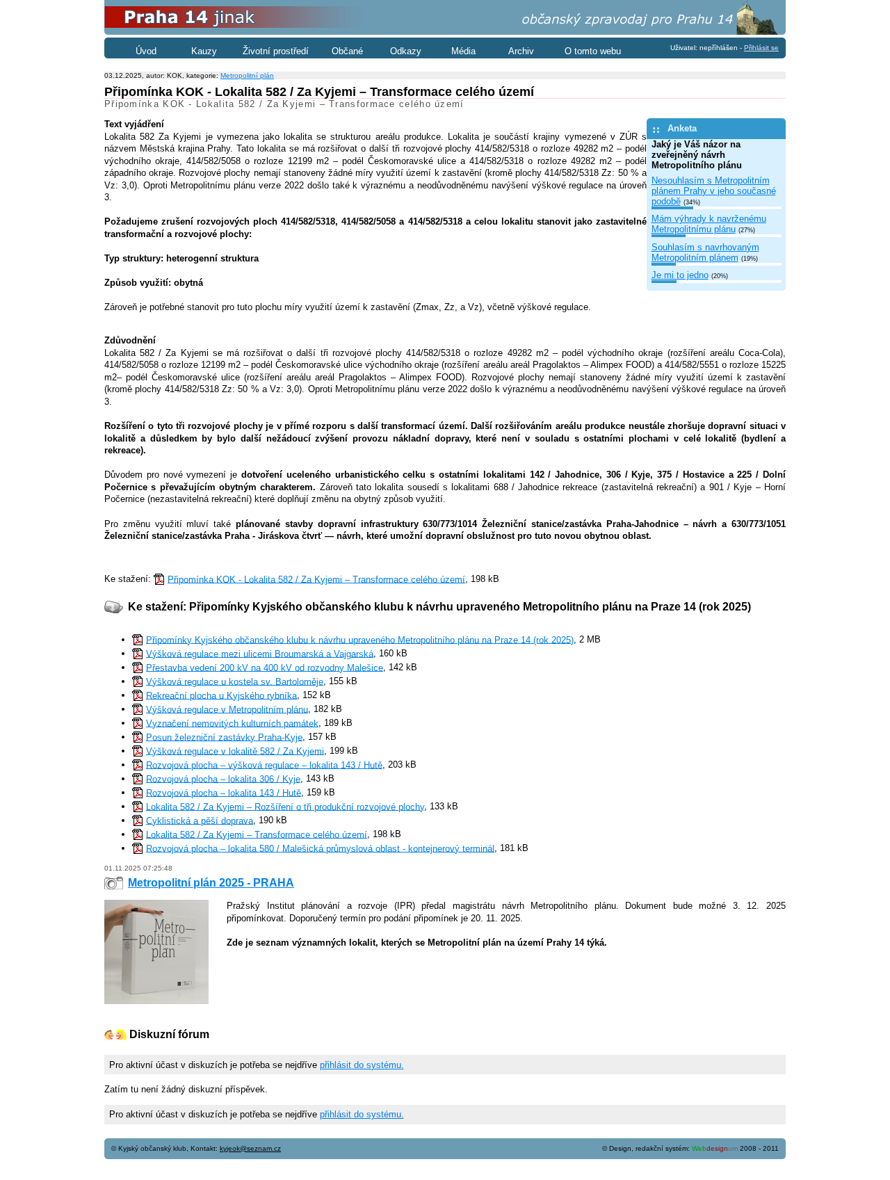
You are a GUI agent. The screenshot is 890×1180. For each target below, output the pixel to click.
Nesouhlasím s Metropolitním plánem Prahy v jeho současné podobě (714, 191)
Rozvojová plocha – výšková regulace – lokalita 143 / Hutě (264, 764)
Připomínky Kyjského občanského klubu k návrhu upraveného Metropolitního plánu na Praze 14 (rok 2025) (360, 639)
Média (463, 51)
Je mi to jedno (680, 275)
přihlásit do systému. (362, 1065)
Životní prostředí (276, 51)
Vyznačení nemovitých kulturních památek (232, 723)
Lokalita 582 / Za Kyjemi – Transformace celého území (256, 834)
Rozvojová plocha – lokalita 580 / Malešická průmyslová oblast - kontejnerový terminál (320, 848)
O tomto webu (593, 51)
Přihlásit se (761, 47)
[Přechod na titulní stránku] (445, 31)
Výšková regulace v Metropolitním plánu (227, 709)
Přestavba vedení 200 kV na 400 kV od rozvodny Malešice (264, 667)
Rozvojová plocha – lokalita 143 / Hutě (223, 792)
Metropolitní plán (247, 75)
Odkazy (405, 51)
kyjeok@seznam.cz (250, 1148)
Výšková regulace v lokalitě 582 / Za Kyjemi (235, 750)
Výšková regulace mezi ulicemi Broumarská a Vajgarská (259, 653)
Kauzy (204, 51)
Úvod (146, 51)
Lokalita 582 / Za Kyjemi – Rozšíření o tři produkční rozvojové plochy (285, 806)
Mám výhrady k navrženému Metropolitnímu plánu (709, 223)
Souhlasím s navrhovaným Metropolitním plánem (705, 252)
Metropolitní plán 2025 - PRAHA (211, 883)
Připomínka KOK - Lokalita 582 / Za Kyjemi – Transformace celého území (316, 579)
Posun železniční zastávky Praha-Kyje (224, 737)
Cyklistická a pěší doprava (199, 820)
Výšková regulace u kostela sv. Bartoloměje (234, 681)
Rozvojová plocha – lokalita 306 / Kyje (223, 778)
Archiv (521, 51)
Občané (347, 51)
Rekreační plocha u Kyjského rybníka (221, 695)
